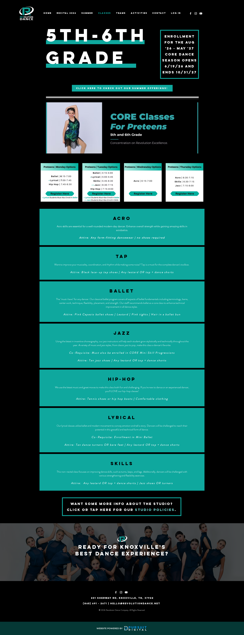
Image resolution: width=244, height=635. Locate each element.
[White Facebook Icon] (190, 13)
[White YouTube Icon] (201, 13)
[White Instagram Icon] (195, 13)
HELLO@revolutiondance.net (135, 603)
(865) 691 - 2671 (95, 603)
